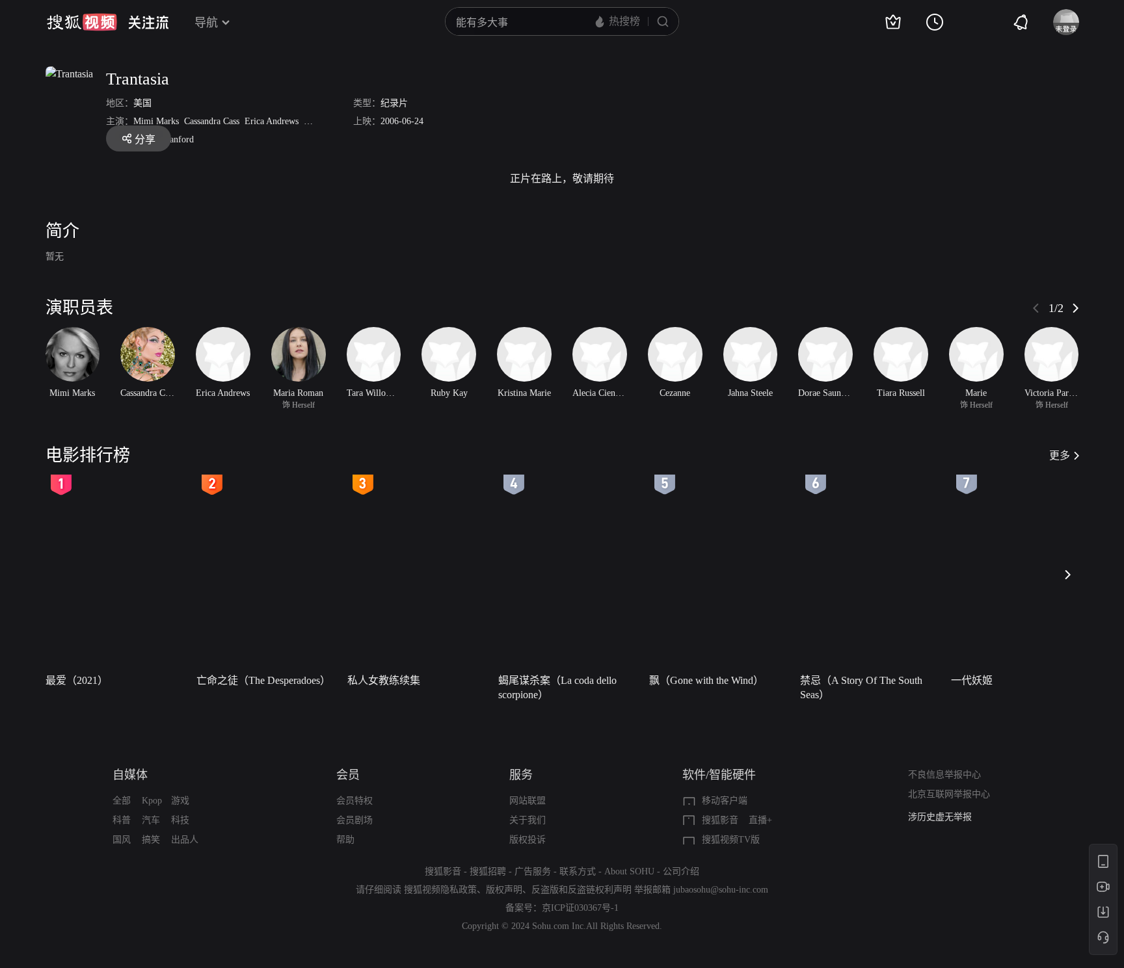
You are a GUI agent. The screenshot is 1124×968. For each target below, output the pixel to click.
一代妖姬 (972, 680)
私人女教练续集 (383, 680)
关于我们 (527, 820)
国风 (122, 839)
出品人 (184, 839)
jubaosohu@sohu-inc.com (720, 890)
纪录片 (394, 103)
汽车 (151, 820)
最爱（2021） (77, 680)
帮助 (345, 839)
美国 (142, 103)
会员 (348, 774)
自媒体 (130, 774)
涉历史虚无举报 (940, 817)
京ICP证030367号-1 (580, 908)
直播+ (760, 820)
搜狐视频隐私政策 (440, 890)
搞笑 (151, 839)
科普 (122, 820)
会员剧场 (354, 820)
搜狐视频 (82, 22)
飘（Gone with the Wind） (706, 680)
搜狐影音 (720, 820)
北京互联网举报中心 (949, 794)
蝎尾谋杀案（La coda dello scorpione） (557, 687)
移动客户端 (724, 800)
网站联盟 (527, 800)
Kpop (152, 800)
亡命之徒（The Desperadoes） (263, 680)
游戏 (180, 800)
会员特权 (354, 800)
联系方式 (577, 871)
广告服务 (533, 871)
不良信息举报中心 (944, 774)
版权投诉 (527, 839)
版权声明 (504, 890)
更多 (1059, 455)
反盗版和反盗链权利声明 (581, 890)
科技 (180, 820)
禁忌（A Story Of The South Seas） (861, 687)
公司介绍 (681, 871)
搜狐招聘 (488, 871)
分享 (145, 139)
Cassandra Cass (211, 121)
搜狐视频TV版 (731, 839)
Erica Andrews (272, 121)
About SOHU (629, 871)
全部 (122, 800)
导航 (206, 23)
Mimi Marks (156, 121)
